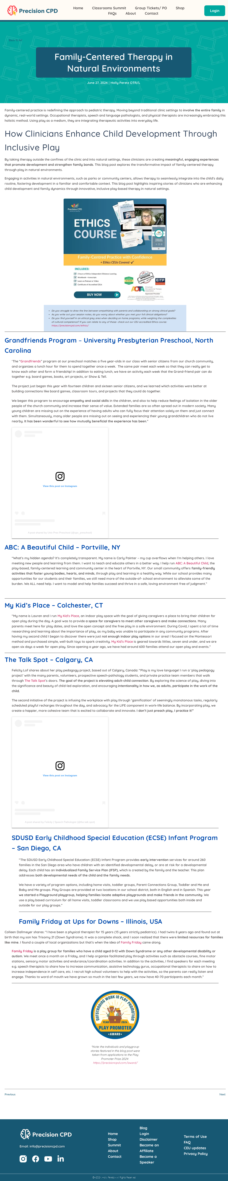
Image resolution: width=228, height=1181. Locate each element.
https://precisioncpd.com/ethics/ (70, 325)
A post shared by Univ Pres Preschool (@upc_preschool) (60, 532)
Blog (143, 1128)
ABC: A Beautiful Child (192, 563)
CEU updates (195, 1148)
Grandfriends (30, 361)
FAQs (112, 13)
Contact (151, 13)
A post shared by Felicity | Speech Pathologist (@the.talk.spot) (60, 822)
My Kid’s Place (68, 616)
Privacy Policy (196, 1153)
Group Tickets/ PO (151, 8)
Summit (114, 1145)
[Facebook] (35, 1158)
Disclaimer (149, 1139)
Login (144, 1133)
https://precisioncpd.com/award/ (115, 1062)
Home (78, 8)
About (131, 13)
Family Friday (131, 942)
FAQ (187, 1142)
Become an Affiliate (149, 1148)
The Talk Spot (35, 681)
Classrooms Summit (109, 8)
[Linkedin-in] (60, 1158)
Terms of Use (195, 1136)
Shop (180, 8)
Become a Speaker (148, 1159)
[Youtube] (48, 1158)
